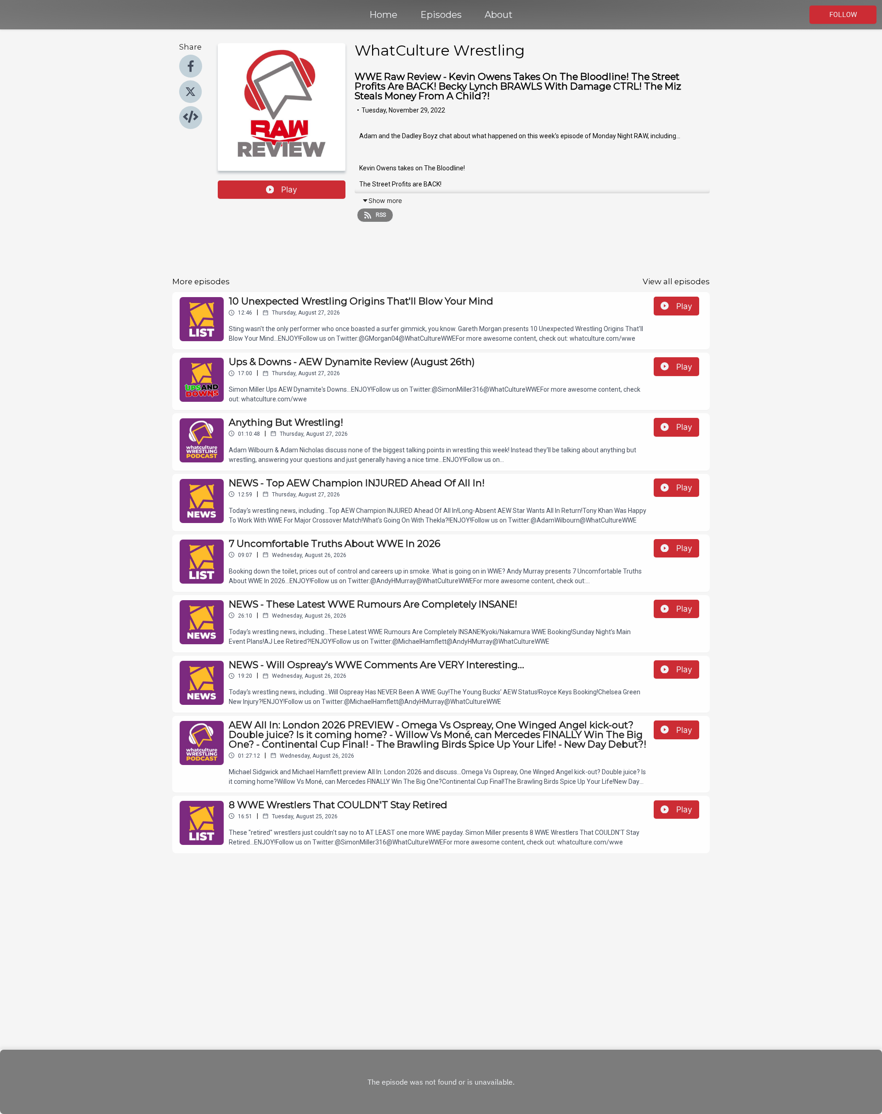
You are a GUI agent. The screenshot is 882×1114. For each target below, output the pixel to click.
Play (289, 189)
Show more (385, 200)
